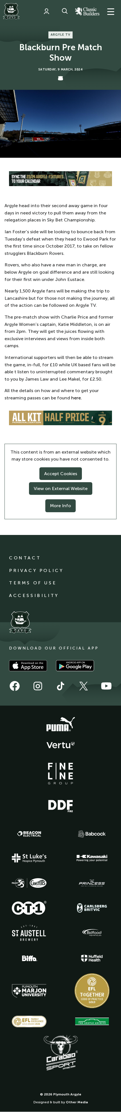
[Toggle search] (64, 11)
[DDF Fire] (60, 805)
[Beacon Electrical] (29, 834)
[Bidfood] (92, 932)
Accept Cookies (60, 473)
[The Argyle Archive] (92, 1021)
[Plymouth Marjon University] (29, 991)
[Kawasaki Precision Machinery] (92, 858)
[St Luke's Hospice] (29, 858)
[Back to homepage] (11, 11)
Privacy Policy (36, 570)
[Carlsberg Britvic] (92, 908)
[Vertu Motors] (60, 745)
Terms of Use (33, 582)
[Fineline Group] (60, 773)
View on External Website (61, 488)
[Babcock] (92, 834)
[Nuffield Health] (92, 958)
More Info (60, 505)
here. (76, 398)
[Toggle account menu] (46, 11)
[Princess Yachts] (92, 883)
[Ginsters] (29, 883)
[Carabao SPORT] (60, 1053)
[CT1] (29, 907)
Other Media (77, 1102)
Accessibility (34, 595)
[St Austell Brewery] (29, 933)
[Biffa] (29, 958)
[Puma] (60, 724)
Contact (25, 557)
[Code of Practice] (92, 990)
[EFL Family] (29, 1021)
